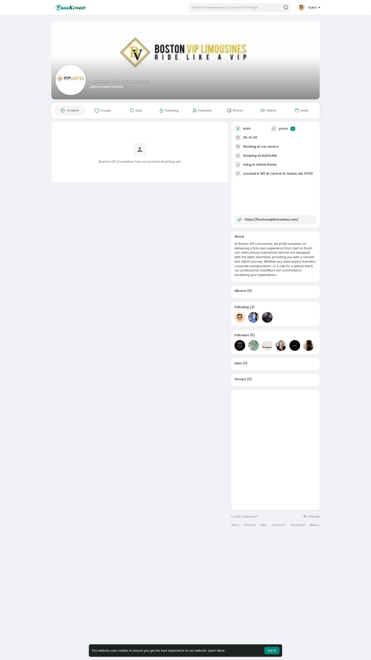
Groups (240, 379)
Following (241, 307)
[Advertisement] (275, 420)
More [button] (314, 525)
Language (313, 516)
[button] (240, 7)
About (235, 525)
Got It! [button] (272, 650)
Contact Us (279, 525)
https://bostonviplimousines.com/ (271, 219)
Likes (238, 363)
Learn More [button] (216, 650)
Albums (240, 290)
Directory (250, 525)
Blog (264, 525)
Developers (298, 525)
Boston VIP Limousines (120, 80)
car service (269, 146)
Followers (241, 335)
